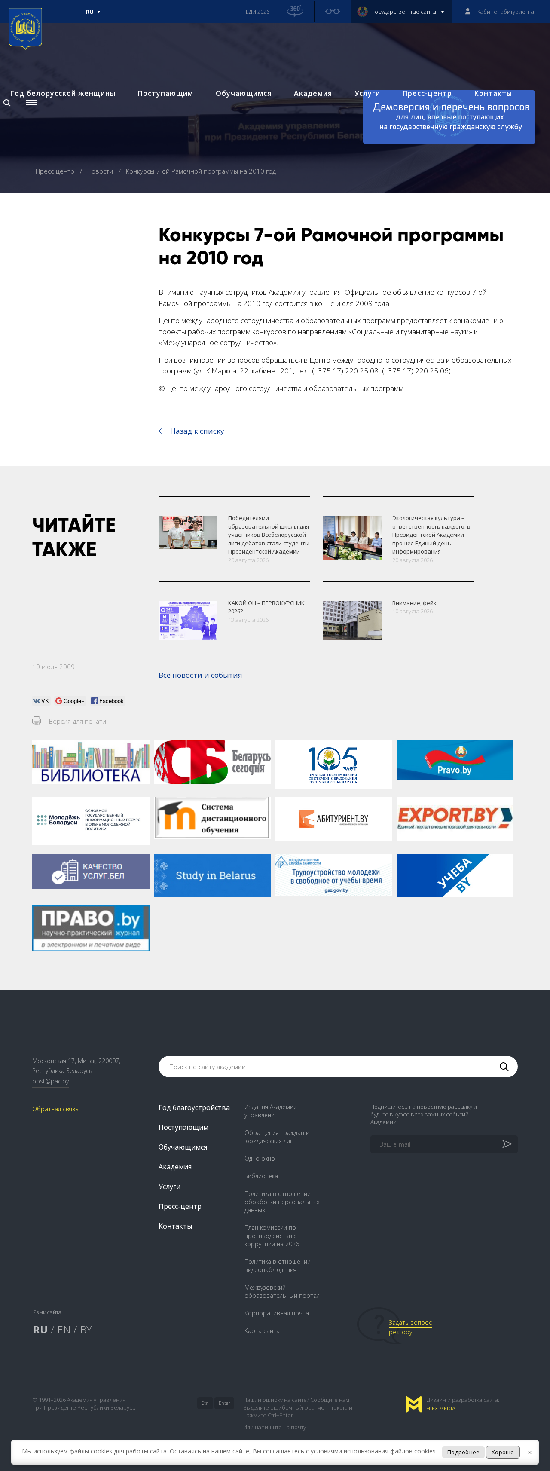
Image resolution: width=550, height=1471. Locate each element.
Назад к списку (197, 431)
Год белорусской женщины (63, 93)
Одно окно (259, 1158)
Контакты (493, 93)
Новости (101, 171)
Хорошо (503, 1452)
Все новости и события (200, 675)
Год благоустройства (194, 1107)
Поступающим (165, 93)
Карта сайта (262, 1331)
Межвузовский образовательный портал (282, 1291)
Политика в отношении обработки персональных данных (282, 1202)
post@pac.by (50, 1081)
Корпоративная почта (276, 1313)
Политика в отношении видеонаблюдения (277, 1265)
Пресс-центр (427, 93)
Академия (313, 93)
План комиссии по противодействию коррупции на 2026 (271, 1235)
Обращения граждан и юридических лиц (276, 1136)
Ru (90, 15)
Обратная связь (55, 1109)
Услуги (367, 93)
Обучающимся (244, 93)
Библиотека (261, 1176)
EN (63, 1329)
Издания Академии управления (270, 1111)
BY (86, 1329)
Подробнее (463, 1452)
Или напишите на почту (274, 1427)
